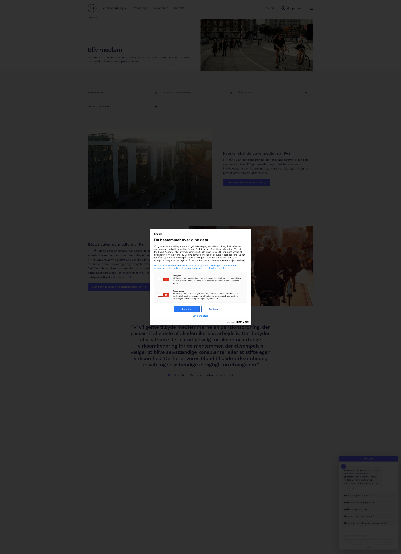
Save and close (200, 316)
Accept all (187, 309)
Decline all (214, 309)
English (158, 234)
